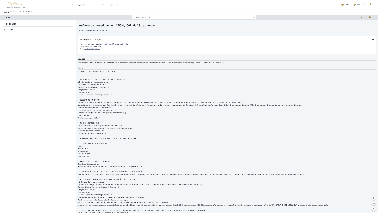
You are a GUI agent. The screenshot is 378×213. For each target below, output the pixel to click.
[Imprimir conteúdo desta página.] (370, 17)
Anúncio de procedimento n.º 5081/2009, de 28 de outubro (117, 25)
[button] (14, 4)
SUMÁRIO (81, 59)
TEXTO (80, 68)
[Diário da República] (14, 4)
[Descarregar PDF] (367, 17)
